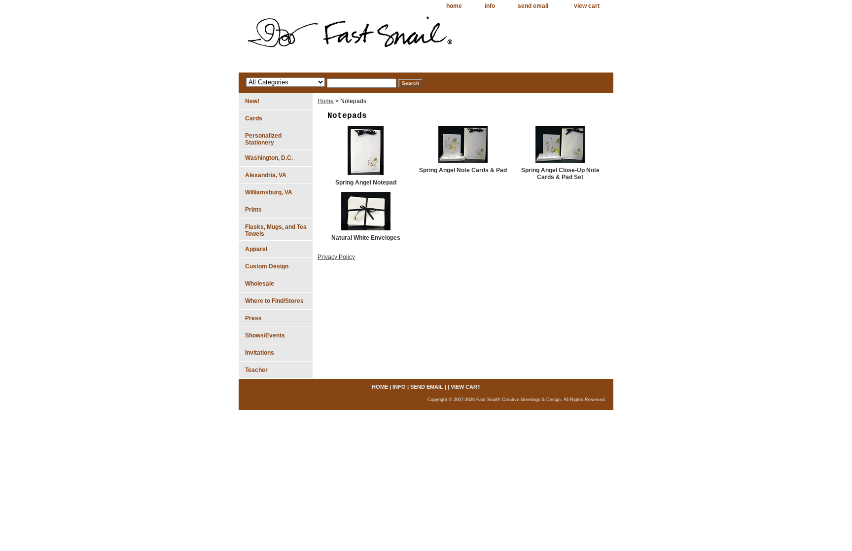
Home (326, 101)
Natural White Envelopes (365, 237)
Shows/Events (265, 335)
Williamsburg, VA (268, 192)
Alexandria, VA (265, 175)
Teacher (256, 370)
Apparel (256, 249)
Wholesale (259, 283)
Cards (253, 118)
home (454, 5)
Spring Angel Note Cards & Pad (463, 170)
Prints (253, 209)
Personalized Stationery (263, 139)
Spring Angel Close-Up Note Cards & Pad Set (560, 174)
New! (252, 101)
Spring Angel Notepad (365, 182)
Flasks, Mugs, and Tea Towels (276, 230)
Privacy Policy (336, 257)
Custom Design (266, 266)
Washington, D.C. (269, 157)
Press (253, 318)
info (490, 5)
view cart (587, 5)
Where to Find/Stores (274, 300)
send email (533, 5)
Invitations (259, 352)
